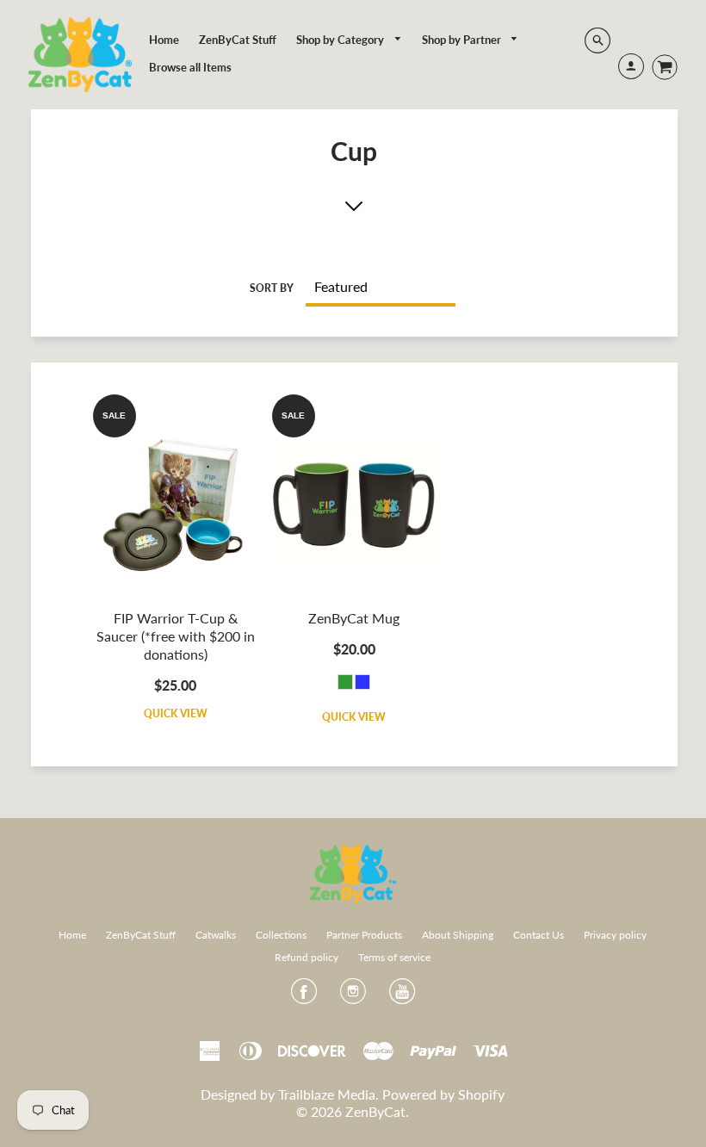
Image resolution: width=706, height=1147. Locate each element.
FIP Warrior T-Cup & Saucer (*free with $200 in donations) (175, 636)
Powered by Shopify (443, 1094)
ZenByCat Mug (353, 618)
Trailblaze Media (326, 1094)
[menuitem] (164, 40)
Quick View (175, 713)
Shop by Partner (463, 39)
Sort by (272, 288)
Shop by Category (341, 39)
